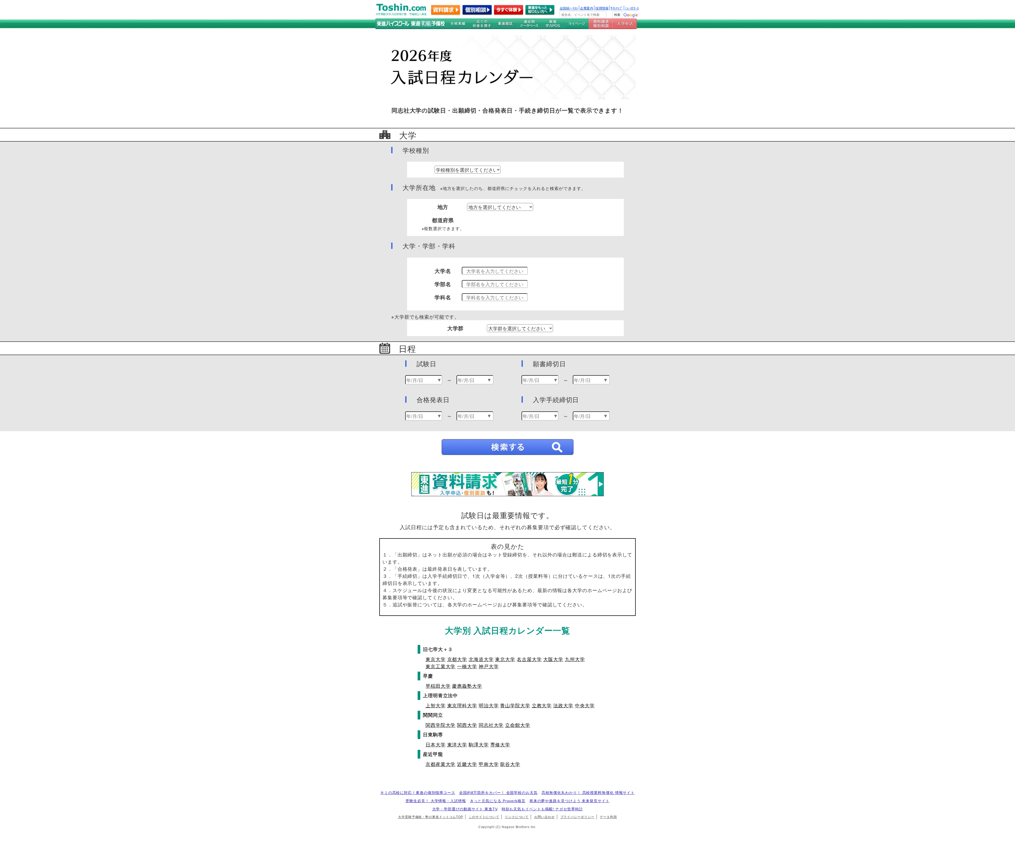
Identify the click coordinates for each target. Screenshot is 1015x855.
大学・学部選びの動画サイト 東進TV (465, 809)
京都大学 (457, 659)
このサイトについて (484, 817)
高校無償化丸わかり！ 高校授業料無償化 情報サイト (588, 793)
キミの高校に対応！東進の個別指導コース (417, 793)
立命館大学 (517, 724)
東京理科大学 (462, 705)
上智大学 (436, 705)
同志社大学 (491, 724)
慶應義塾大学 (467, 685)
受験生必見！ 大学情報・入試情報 (435, 801)
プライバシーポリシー (577, 817)
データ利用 (608, 817)
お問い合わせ (544, 817)
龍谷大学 (510, 763)
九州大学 (575, 659)
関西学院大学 (440, 724)
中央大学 (585, 705)
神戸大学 (489, 666)
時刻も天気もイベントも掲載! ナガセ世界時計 (542, 809)
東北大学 (505, 659)
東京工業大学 (440, 666)
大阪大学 (553, 659)
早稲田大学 (438, 685)
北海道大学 (481, 659)
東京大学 (436, 659)
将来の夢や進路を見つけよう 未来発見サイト (569, 801)
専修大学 (500, 744)
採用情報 (601, 8)
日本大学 (436, 744)
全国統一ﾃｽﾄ (569, 8)
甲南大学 (489, 763)
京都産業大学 (440, 763)
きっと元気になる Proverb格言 (497, 801)
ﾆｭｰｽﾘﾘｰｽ (632, 8)
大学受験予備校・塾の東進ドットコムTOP (430, 817)
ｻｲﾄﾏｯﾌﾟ (617, 8)
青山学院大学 (515, 705)
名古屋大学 (529, 659)
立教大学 (542, 705)
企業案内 (586, 8)
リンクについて (517, 817)
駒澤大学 (479, 744)
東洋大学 (457, 744)
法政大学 (563, 705)
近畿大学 (467, 763)
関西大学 (467, 724)
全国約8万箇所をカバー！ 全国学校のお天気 (498, 793)
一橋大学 (467, 666)
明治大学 (489, 705)
